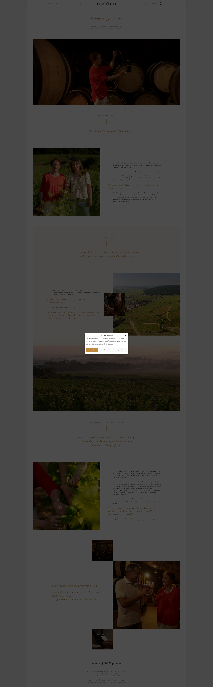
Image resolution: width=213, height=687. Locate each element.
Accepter (92, 349)
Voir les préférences (119, 349)
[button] (126, 335)
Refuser (105, 349)
